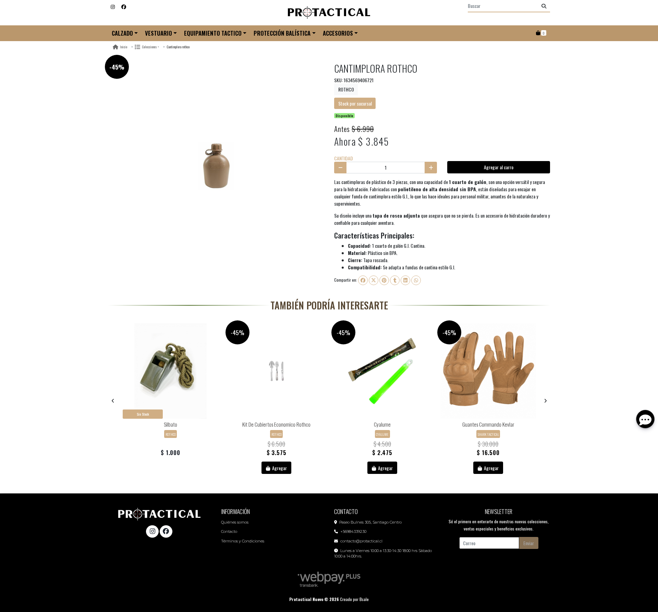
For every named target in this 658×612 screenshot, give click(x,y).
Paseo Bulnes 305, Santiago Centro (370, 522)
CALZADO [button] (122, 33)
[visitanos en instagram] (113, 6)
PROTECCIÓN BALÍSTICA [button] (282, 33)
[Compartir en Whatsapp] (416, 280)
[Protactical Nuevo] (329, 12)
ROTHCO (346, 89)
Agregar (279, 468)
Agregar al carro (498, 167)
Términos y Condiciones (242, 541)
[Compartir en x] (373, 280)
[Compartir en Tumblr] (395, 280)
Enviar (528, 543)
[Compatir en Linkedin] (405, 280)
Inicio (123, 46)
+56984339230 (353, 531)
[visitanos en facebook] (124, 6)
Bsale (364, 599)
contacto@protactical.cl (361, 541)
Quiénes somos (234, 522)
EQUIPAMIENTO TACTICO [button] (213, 33)
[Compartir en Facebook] (363, 280)
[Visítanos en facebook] (166, 531)
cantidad (343, 158)
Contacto (229, 531)
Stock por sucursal (355, 103)
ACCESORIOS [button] (338, 33)
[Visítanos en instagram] (152, 531)
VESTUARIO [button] (158, 33)
